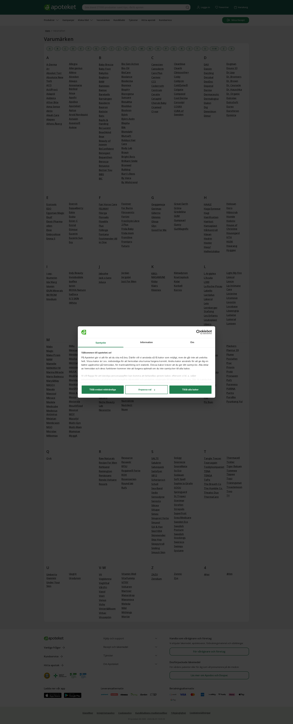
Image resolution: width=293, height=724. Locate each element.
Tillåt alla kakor (190, 389)
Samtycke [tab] (101, 342)
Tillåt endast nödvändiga (102, 389)
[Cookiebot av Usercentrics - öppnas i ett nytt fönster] (198, 332)
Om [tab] (192, 342)
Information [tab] (146, 342)
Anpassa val (144, 389)
